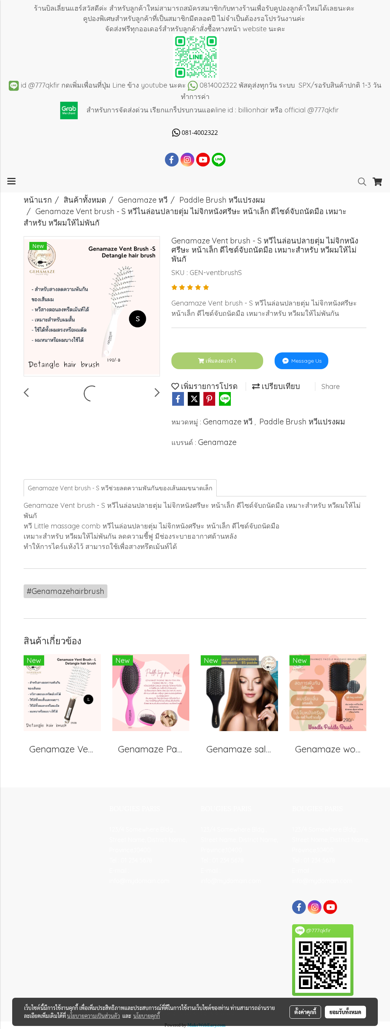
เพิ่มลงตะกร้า (220, 360)
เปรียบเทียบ (280, 386)
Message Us (306, 360)
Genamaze (217, 442)
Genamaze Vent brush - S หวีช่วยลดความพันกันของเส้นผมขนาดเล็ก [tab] (120, 488)
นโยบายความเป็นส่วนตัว (93, 1015)
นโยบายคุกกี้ (146, 1015)
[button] (359, 182)
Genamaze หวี (228, 421)
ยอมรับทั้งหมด (345, 1011)
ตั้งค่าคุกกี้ (305, 1011)
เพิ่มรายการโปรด (208, 386)
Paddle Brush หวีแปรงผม (302, 421)
